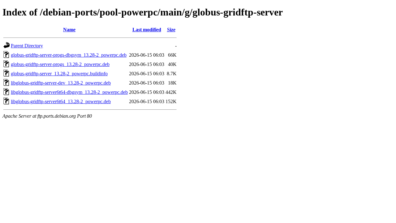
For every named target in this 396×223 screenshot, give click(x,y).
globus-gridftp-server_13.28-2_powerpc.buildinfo (59, 73)
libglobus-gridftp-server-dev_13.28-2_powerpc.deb (61, 82)
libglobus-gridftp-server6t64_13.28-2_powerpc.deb (61, 101)
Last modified (146, 29)
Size (171, 29)
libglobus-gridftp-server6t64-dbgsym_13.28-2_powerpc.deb (69, 92)
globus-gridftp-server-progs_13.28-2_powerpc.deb (60, 64)
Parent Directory (27, 45)
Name (69, 29)
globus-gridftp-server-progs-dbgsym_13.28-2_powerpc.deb (69, 55)
